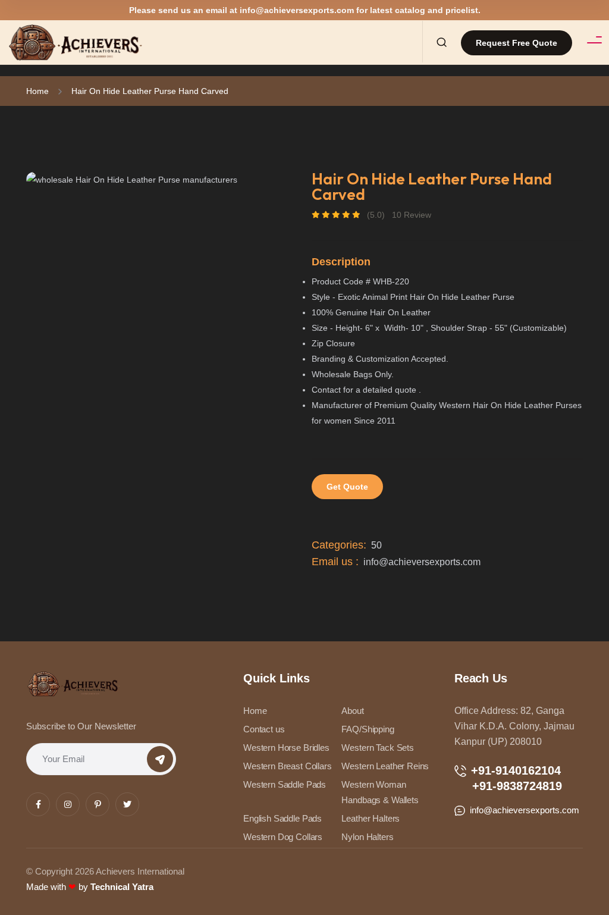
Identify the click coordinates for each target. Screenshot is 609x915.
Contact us (264, 729)
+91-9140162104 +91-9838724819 (508, 778)
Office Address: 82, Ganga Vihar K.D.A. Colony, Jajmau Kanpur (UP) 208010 (514, 726)
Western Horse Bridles (286, 747)
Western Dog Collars (282, 837)
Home (37, 91)
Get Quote (347, 486)
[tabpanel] (161, 179)
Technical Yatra (121, 887)
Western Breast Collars (287, 766)
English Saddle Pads (282, 818)
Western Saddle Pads (284, 784)
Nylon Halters (367, 837)
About (352, 711)
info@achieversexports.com (297, 10)
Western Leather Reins (385, 766)
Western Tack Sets (377, 747)
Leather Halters (370, 818)
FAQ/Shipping (367, 729)
